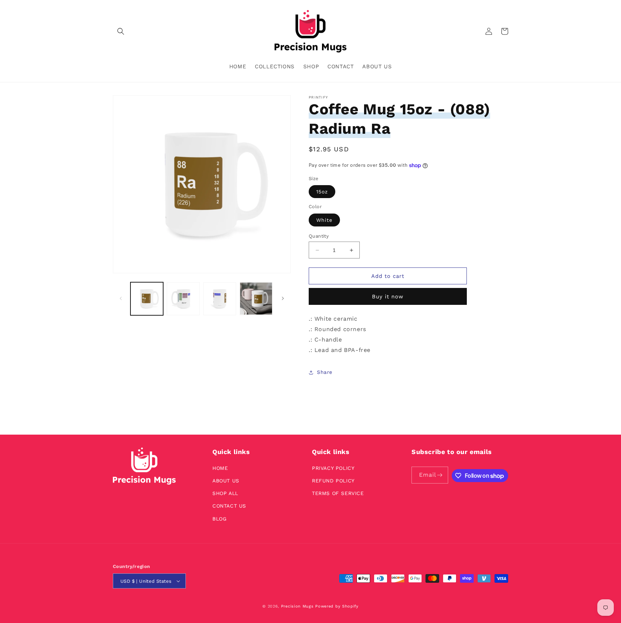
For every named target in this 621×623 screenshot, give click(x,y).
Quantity (319, 236)
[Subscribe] (440, 475)
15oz (322, 191)
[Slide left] (121, 298)
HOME (220, 468)
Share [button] (324, 372)
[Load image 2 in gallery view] (183, 298)
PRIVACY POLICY (333, 468)
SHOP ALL (225, 493)
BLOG (219, 519)
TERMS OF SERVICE (338, 493)
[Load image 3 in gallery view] (219, 298)
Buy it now (388, 296)
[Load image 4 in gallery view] (256, 298)
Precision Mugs (297, 606)
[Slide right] (283, 298)
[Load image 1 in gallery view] (146, 298)
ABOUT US (225, 481)
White (324, 220)
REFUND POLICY (333, 481)
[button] (121, 31)
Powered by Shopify (337, 606)
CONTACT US (229, 506)
